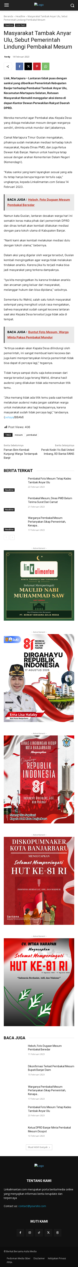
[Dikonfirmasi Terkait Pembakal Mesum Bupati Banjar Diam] (14, 1072)
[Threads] (57, 1232)
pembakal (32, 434)
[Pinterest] (37, 66)
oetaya (9, 417)
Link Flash (20, 25)
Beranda (8, 16)
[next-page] (12, 537)
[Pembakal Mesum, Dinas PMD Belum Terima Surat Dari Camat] (14, 504)
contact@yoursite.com (32, 1206)
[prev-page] (6, 537)
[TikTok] (39, 1232)
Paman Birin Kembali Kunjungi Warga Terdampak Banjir (20, 453)
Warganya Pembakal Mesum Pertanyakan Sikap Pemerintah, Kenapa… (47, 521)
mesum (19, 434)
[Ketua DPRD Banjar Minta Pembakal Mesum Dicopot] (14, 1133)
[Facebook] (19, 66)
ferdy (7, 56)
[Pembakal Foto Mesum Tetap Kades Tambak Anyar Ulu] (14, 484)
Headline (20, 16)
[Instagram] (29, 1232)
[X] (28, 66)
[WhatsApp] (45, 66)
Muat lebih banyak (38, 1147)
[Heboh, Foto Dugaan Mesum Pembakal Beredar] (14, 1051)
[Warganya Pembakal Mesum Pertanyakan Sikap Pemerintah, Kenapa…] (14, 523)
